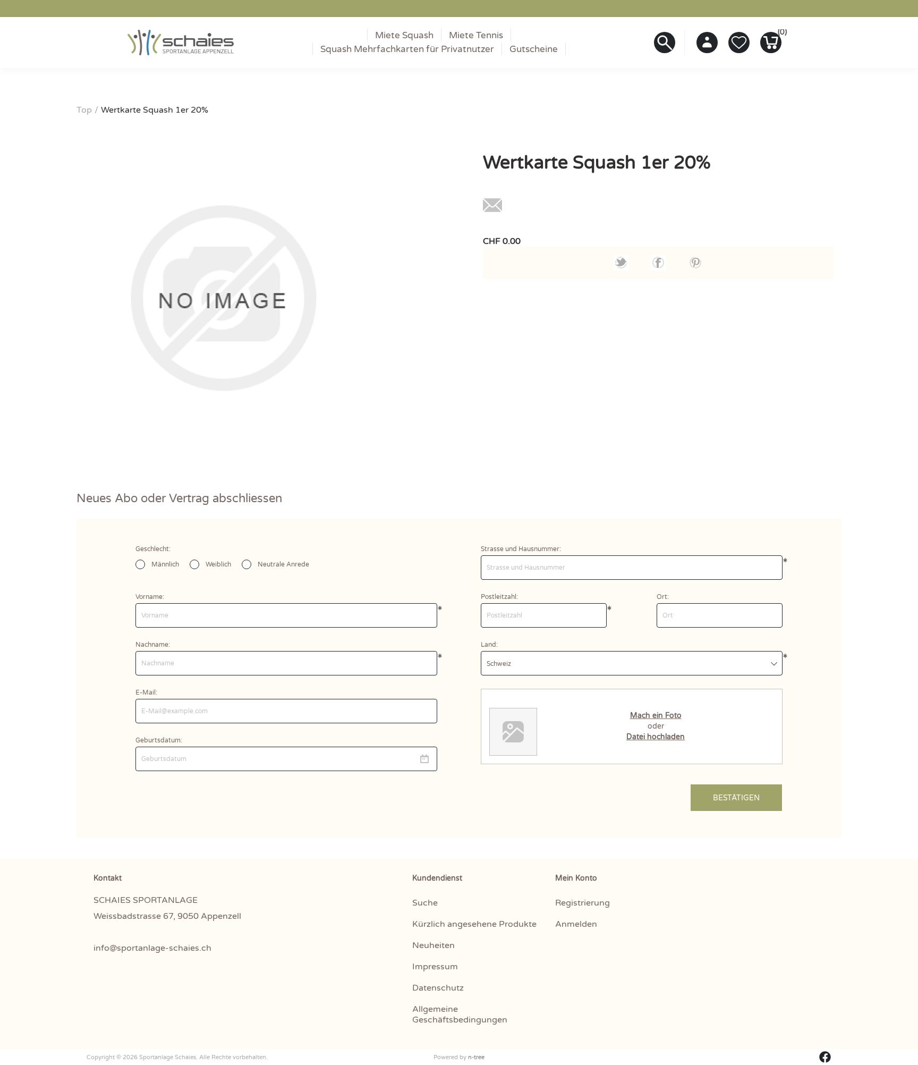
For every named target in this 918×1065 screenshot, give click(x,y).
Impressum (435, 966)
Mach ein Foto (656, 715)
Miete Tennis (476, 35)
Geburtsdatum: (158, 740)
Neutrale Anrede (283, 564)
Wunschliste (739, 42)
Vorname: (149, 597)
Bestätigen (736, 797)
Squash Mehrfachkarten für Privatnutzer (407, 49)
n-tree (476, 1057)
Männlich (165, 564)
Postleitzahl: (499, 597)
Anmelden (576, 924)
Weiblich (218, 564)
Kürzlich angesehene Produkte (474, 924)
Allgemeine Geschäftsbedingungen (459, 1014)
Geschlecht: (153, 549)
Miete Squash (404, 35)
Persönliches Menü (707, 42)
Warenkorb (779, 34)
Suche (425, 903)
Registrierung (582, 903)
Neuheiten (433, 945)
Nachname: (152, 644)
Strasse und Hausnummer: (521, 549)
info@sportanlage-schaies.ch (154, 948)
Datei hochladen (655, 736)
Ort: (663, 597)
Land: (489, 644)
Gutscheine (533, 49)
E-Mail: (146, 692)
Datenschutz (438, 988)
